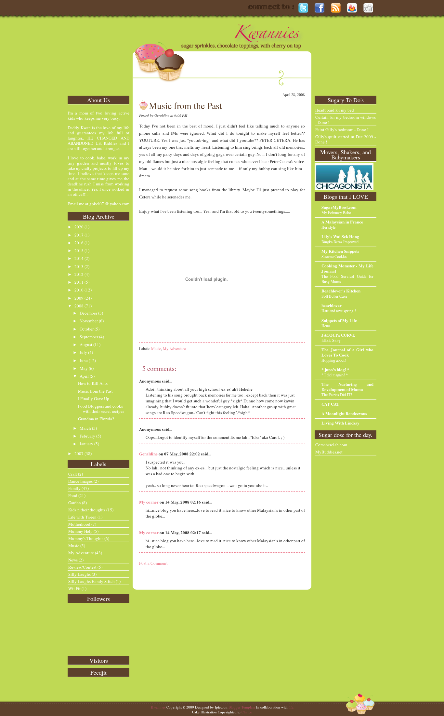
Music (73, 545)
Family (74, 488)
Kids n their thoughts (86, 510)
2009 (79, 298)
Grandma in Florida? (96, 419)
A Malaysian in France (342, 222)
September (89, 337)
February (87, 436)
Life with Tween (82, 517)
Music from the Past (95, 391)
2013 (79, 266)
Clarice (247, 711)
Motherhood (79, 524)
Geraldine (148, 454)
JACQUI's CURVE (338, 335)
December (88, 313)
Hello (325, 325)
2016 (79, 243)
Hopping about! (333, 360)
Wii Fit (74, 588)
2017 (79, 235)
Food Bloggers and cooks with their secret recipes (101, 408)
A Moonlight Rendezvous (344, 413)
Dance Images (80, 481)
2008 (79, 306)
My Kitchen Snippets (340, 251)
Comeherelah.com (331, 445)
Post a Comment (153, 563)
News (73, 560)
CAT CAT (330, 404)
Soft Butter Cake (334, 296)
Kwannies (158, 707)
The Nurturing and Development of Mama (347, 386)
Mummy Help (80, 531)
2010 (79, 290)
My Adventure (81, 553)
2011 (79, 282)
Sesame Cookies (334, 256)
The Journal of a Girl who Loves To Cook (347, 352)
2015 (79, 250)
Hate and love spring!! (338, 310)
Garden (74, 503)
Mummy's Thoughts (85, 538)
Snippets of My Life (339, 320)
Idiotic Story (331, 340)
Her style (328, 227)
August (86, 344)
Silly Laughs (79, 574)
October (87, 329)
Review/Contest (82, 567)
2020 (79, 227)
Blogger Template (242, 707)
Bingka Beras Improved (340, 241)
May (84, 368)
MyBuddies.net (329, 452)
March (85, 428)
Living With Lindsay (340, 423)
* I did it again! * (334, 374)
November (89, 321)
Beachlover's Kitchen (340, 291)
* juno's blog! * (335, 369)
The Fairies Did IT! (336, 394)
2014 (79, 258)
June (84, 360)
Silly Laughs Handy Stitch (91, 581)
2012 (79, 274)
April (84, 376)
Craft (72, 474)
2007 (79, 453)
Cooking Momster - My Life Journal (347, 268)
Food (72, 495)
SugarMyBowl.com (339, 207)
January (86, 444)
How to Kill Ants (93, 383)
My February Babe (336, 212)
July (83, 352)
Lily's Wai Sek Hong (340, 236)
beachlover (331, 305)
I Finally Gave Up (93, 398)
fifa (291, 707)
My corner (149, 502)
